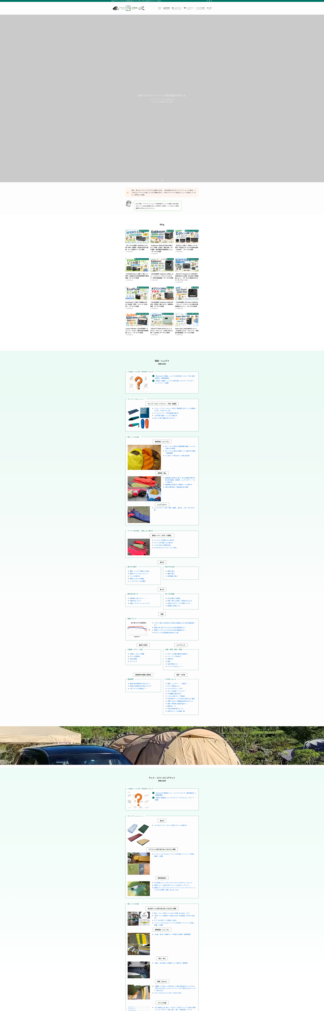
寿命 (168, 661)
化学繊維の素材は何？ (174, 694)
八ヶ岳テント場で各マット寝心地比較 (177, 455)
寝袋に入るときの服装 (137, 579)
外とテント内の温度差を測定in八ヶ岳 (166, 633)
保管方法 (170, 659)
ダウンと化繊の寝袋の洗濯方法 (177, 654)
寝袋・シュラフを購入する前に (140, 571)
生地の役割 (133, 659)
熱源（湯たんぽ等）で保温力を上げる (179, 601)
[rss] (209, 1)
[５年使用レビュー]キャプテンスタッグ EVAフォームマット (173, 883)
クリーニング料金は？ (174, 656)
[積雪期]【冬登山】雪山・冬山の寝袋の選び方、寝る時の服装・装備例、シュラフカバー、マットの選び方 (180, 480)
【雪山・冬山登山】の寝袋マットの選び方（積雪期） (171, 963)
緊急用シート (171, 706)
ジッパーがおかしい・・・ (176, 666)
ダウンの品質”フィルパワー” (176, 691)
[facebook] (207, 1)
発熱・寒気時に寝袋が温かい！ (177, 704)
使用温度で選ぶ (172, 576)
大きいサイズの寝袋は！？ (138, 688)
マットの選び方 (135, 576)
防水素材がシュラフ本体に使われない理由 (181, 698)
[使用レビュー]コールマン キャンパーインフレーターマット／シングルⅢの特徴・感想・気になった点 (175, 889)
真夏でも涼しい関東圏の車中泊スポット (180, 701)
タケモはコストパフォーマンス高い (165, 548)
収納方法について (135, 601)
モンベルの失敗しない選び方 (163, 543)
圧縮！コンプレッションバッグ (140, 603)
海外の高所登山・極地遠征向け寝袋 (176, 487)
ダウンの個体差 (135, 656)
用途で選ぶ (171, 571)
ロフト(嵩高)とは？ (173, 686)
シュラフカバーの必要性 (138, 581)
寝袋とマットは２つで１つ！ (139, 573)
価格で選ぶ (171, 573)
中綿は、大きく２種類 (137, 654)
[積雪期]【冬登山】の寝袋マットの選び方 (178, 484)
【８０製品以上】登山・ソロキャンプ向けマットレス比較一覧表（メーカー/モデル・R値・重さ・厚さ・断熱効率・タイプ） (175, 1008)
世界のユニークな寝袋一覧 (176, 711)
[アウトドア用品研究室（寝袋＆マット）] (128, 8)
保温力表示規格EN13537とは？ (140, 683)
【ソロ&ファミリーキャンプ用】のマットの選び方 (170, 825)
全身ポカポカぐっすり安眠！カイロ (178, 603)
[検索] (211, 1)
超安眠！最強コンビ (173, 606)
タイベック (133, 661)
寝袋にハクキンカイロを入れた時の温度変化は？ (170, 630)
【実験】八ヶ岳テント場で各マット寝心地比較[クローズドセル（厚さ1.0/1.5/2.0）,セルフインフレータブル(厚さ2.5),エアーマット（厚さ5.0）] (175, 988)
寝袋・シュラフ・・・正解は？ (177, 683)
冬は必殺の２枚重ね (173, 598)
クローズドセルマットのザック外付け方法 (167, 993)
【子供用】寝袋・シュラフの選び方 (165, 415)
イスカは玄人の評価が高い (162, 545)
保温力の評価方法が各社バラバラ (140, 686)
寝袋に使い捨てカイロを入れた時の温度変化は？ (170, 627)
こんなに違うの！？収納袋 (176, 696)
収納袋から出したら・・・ (138, 598)
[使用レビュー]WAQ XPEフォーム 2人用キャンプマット (172, 885)
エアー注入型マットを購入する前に (165, 920)
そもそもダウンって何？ (175, 688)
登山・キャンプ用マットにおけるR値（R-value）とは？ (172, 913)
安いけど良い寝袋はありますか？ (165, 418)
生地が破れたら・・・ (174, 664)
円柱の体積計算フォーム (175, 709)
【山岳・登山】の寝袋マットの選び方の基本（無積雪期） (172, 934)
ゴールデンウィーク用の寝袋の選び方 (166, 413)
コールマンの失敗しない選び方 (164, 540)
